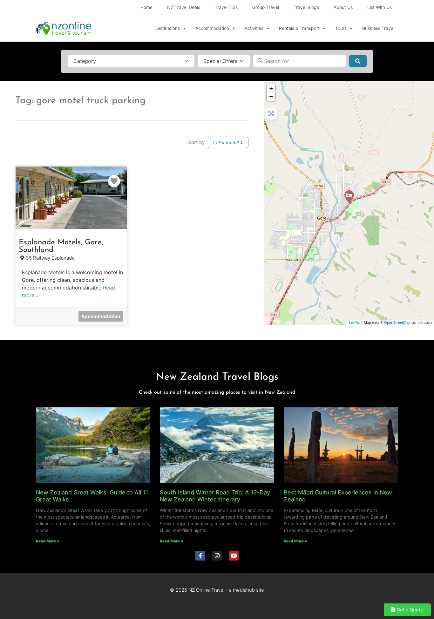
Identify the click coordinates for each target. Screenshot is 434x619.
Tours (341, 28)
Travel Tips (226, 7)
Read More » (47, 541)
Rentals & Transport (299, 28)
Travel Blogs (306, 7)
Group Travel (265, 7)
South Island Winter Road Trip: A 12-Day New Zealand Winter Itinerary (215, 496)
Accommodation (212, 28)
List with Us (379, 7)
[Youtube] (234, 556)
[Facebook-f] (200, 556)
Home (146, 7)
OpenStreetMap (397, 322)
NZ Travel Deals (183, 7)
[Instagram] (217, 556)
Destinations (167, 28)
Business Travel (378, 28)
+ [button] (271, 88)
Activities (254, 28)
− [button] (271, 96)
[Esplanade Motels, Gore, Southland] (349, 196)
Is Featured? (226, 142)
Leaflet (354, 322)
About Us (343, 7)
